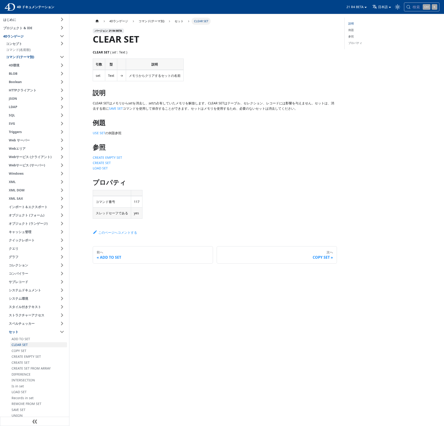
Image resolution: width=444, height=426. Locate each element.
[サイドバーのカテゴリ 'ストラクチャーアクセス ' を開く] (62, 315)
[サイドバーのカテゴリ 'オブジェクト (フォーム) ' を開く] (62, 215)
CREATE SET (102, 163)
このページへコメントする (117, 232)
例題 (351, 30)
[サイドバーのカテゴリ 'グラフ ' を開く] (62, 257)
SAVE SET (116, 108)
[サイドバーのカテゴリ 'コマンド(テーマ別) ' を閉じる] (62, 57)
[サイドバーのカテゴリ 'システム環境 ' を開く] (62, 298)
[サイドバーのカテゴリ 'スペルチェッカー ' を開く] (62, 323)
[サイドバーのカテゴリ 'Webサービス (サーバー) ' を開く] (62, 165)
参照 (351, 36)
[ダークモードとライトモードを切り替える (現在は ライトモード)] (397, 7)
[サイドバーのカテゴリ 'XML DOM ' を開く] (62, 190)
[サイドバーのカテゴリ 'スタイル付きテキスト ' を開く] (62, 307)
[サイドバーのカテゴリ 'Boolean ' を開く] (62, 82)
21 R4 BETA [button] (355, 7)
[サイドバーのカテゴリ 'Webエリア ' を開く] (62, 148)
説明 (351, 23)
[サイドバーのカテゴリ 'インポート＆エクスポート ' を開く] (62, 207)
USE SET (99, 133)
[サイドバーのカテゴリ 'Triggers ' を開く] (62, 132)
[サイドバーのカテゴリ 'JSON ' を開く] (62, 98)
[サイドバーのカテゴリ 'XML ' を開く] (62, 182)
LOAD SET (100, 168)
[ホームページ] (97, 21)
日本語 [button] (383, 7)
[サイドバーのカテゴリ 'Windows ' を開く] (62, 173)
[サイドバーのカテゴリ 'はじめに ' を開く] (62, 19)
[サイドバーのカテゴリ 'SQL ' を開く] (62, 115)
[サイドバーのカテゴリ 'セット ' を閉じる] (62, 332)
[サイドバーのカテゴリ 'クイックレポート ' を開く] (62, 240)
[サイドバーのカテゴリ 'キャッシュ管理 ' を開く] (62, 232)
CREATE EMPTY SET (107, 157)
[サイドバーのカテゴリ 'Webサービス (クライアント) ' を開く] (62, 157)
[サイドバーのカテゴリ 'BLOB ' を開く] (62, 73)
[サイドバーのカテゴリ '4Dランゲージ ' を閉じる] (62, 36)
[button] (36, 43)
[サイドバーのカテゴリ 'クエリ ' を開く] (62, 248)
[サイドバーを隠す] (34, 421)
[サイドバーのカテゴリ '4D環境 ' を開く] (62, 65)
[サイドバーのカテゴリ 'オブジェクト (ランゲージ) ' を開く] (62, 223)
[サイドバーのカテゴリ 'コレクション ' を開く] (62, 265)
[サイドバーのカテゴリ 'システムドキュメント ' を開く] (62, 290)
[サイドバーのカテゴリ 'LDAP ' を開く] (62, 107)
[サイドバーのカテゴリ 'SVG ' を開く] (62, 123)
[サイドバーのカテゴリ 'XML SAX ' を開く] (62, 198)
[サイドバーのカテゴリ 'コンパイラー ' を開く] (62, 273)
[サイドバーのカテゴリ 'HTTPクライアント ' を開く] (62, 90)
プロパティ (355, 43)
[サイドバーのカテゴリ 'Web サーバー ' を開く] (62, 140)
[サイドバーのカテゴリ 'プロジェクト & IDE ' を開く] (62, 27)
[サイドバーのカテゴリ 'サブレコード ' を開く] (62, 282)
